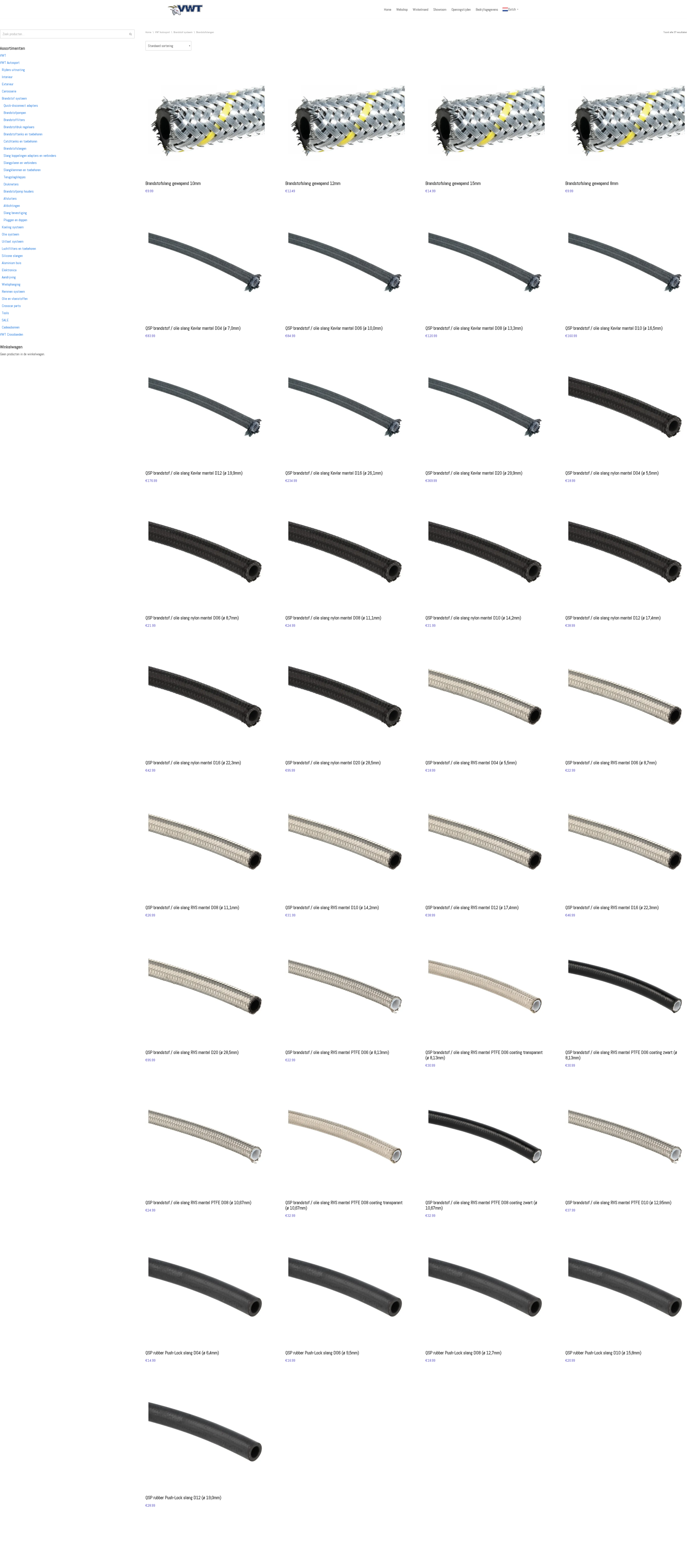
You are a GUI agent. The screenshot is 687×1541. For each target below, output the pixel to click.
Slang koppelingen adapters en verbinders (30, 155)
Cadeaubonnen (11, 327)
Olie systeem (10, 234)
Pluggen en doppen (15, 220)
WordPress (214, 1536)
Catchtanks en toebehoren (20, 141)
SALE (5, 320)
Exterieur (7, 84)
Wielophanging (11, 284)
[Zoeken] (131, 34)
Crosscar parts (11, 305)
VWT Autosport (10, 62)
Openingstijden (461, 9)
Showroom (439, 9)
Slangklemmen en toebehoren (22, 170)
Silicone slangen (12, 255)
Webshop (402, 9)
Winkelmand (420, 9)
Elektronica (9, 270)
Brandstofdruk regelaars (19, 127)
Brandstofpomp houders (19, 191)
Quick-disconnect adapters (21, 105)
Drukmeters (11, 184)
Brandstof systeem (14, 98)
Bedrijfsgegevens (487, 9)
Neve (170, 1536)
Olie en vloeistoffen (15, 298)
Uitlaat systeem (12, 241)
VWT (3, 55)
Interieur (7, 77)
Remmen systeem (13, 291)
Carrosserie (9, 91)
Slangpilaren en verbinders (20, 162)
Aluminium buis (11, 263)
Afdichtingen (12, 205)
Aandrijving (9, 277)
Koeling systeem (13, 227)
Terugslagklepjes (15, 177)
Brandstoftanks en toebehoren (23, 134)
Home (387, 9)
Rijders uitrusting (13, 69)
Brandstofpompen (15, 112)
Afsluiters (10, 198)
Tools (5, 313)
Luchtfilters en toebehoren (19, 248)
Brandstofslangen (15, 148)
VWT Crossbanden (11, 334)
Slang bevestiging (15, 212)
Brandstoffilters (14, 119)
